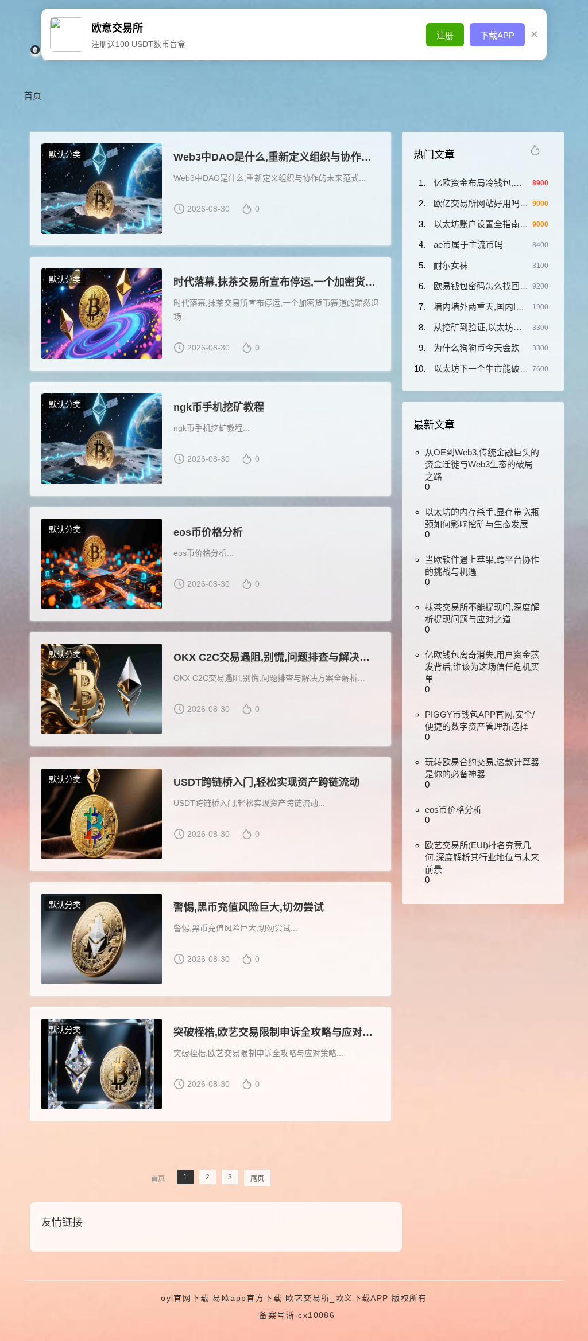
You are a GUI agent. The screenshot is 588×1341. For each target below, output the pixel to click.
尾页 (257, 1179)
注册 (445, 35)
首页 (32, 95)
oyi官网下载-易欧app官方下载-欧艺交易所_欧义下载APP (274, 1298)
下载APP (497, 35)
